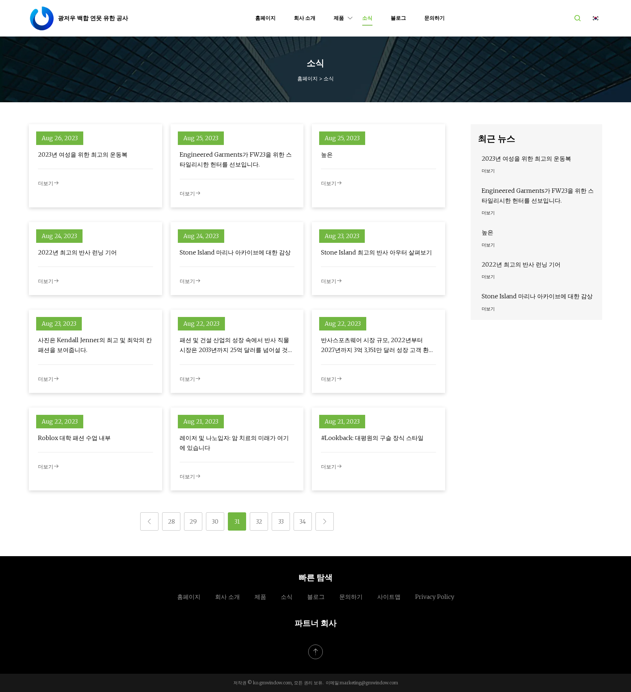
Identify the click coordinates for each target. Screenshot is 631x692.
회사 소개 (305, 18)
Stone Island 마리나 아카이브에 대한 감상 (235, 252)
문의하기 (434, 18)
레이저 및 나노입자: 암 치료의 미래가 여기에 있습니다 (234, 442)
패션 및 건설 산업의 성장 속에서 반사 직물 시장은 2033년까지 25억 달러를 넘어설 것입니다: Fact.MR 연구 (237, 345)
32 (259, 521)
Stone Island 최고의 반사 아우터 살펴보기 (376, 252)
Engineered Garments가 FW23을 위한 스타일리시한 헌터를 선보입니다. (236, 159)
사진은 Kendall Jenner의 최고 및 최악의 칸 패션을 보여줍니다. (95, 344)
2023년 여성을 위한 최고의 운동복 (82, 154)
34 (302, 521)
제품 (339, 18)
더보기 (45, 183)
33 (281, 521)
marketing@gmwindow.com (369, 682)
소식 (367, 18)
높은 (327, 154)
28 (171, 521)
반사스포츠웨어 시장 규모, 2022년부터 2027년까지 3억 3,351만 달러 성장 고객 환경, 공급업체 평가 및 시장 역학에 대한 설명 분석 (378, 345)
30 (215, 521)
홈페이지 (265, 18)
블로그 (398, 18)
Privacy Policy (434, 596)
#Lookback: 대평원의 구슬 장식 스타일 (372, 437)
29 (193, 521)
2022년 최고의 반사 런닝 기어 (77, 252)
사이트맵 (389, 596)
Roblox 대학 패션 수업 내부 (74, 437)
